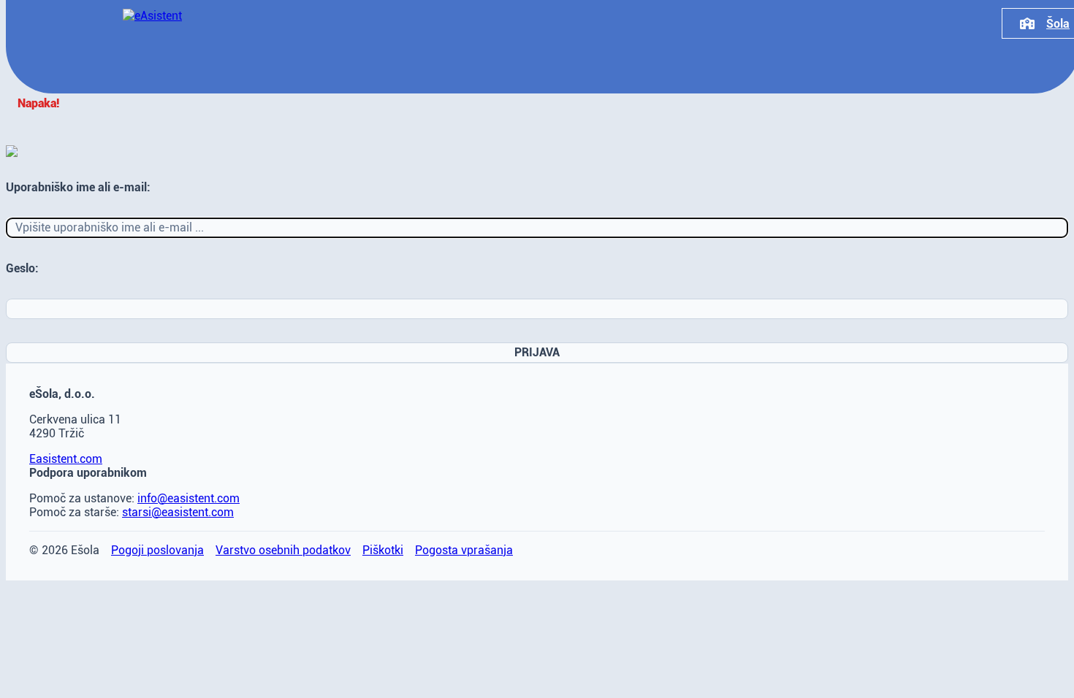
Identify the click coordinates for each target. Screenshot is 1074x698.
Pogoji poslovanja (157, 550)
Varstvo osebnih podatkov (283, 550)
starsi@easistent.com (178, 512)
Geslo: (22, 268)
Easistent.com (65, 459)
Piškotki (382, 550)
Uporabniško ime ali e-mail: (78, 187)
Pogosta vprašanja (464, 550)
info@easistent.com (188, 498)
